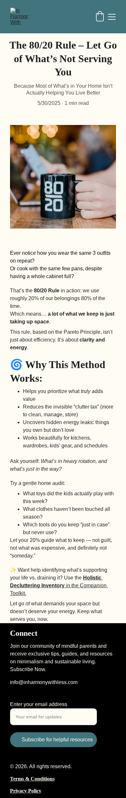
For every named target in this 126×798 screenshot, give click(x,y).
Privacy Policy (25, 790)
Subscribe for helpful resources (57, 739)
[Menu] (112, 17)
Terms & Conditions (32, 778)
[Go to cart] (99, 17)
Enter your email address (38, 704)
